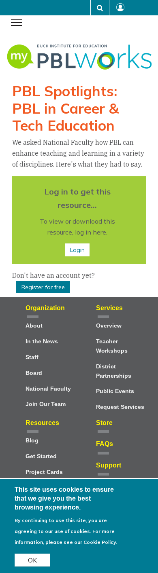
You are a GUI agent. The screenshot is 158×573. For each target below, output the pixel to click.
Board (34, 373)
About (34, 326)
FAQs (104, 443)
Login (77, 250)
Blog (32, 441)
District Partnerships (113, 371)
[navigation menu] (16, 23)
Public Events (115, 391)
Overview (109, 326)
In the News (42, 341)
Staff (32, 357)
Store (104, 422)
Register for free (43, 287)
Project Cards (44, 472)
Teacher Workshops (112, 346)
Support (108, 465)
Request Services (120, 407)
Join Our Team (46, 404)
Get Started (41, 456)
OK (32, 560)
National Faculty (48, 389)
